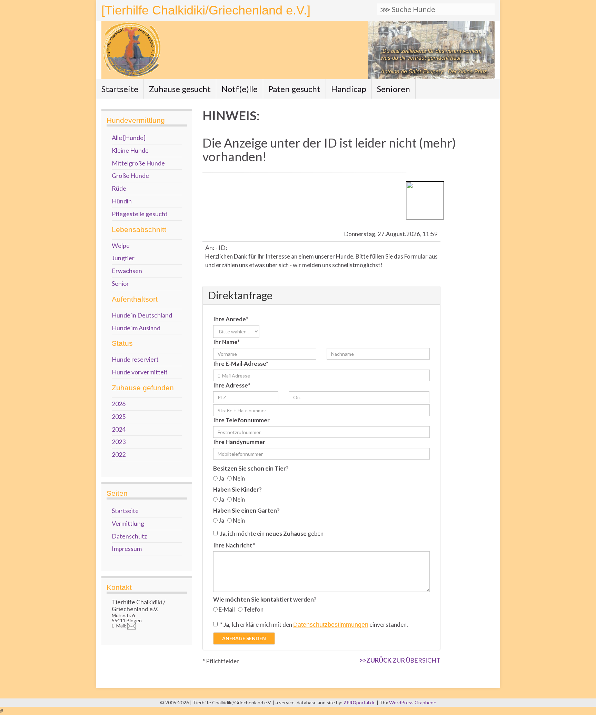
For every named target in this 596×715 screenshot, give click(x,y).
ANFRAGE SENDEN (244, 638)
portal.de (360, 702)
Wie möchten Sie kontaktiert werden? (265, 599)
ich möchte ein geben (272, 533)
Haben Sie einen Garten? (246, 510)
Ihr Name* (226, 341)
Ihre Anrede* (230, 319)
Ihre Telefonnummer (241, 420)
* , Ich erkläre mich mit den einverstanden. (314, 624)
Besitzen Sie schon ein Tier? (251, 468)
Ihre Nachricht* (234, 545)
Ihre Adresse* (231, 385)
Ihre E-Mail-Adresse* (240, 363)
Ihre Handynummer (239, 441)
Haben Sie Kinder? (237, 489)
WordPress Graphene (412, 702)
